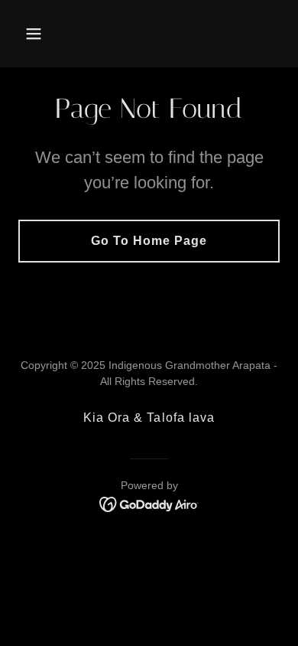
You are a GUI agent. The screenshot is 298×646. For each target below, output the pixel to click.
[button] (37, 33)
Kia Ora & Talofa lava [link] (148, 417)
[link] (148, 34)
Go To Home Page (149, 240)
